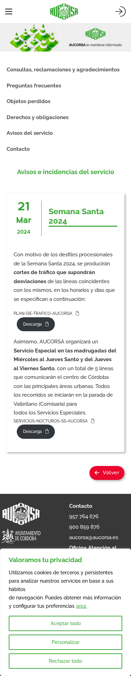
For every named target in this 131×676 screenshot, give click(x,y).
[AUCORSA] (64, 11)
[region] (65, 612)
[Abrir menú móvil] (8, 11)
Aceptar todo (66, 623)
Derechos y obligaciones (37, 117)
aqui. (81, 606)
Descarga (32, 324)
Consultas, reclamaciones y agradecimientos (63, 70)
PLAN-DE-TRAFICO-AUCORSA (43, 313)
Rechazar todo (65, 661)
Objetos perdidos (28, 101)
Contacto (18, 149)
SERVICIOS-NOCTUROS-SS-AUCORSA (51, 421)
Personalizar (66, 642)
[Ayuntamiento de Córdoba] (21, 536)
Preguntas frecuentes (34, 86)
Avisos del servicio (30, 133)
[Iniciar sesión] (120, 11)
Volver (111, 472)
